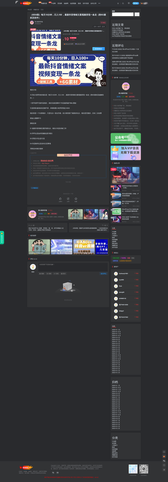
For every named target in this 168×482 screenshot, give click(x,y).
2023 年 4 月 (116, 370)
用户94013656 (123, 305)
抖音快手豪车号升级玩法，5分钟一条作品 (126, 121)
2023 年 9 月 (116, 361)
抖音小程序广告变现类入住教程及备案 (130, 218)
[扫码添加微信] (164, 461)
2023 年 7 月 (116, 365)
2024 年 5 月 (116, 345)
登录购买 (99, 49)
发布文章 (93, 3)
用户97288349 (116, 68)
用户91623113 (116, 55)
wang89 (121, 292)
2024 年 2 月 (116, 351)
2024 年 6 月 (116, 343)
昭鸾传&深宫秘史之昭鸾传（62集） (130, 187)
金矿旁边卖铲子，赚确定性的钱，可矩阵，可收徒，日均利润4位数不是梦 (127, 128)
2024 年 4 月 (116, 347)
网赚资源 (43, 3)
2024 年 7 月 (116, 341)
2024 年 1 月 (116, 353)
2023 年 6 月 (116, 367)
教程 (79, 3)
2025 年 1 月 (116, 330)
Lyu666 (121, 280)
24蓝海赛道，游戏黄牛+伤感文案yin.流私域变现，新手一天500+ (127, 118)
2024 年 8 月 (116, 339)
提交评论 (103, 273)
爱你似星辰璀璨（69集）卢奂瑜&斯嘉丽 (130, 195)
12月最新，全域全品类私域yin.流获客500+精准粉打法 (127, 126)
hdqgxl (121, 311)
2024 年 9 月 (116, 337)
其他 (133, 258)
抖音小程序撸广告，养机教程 (121, 28)
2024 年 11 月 (116, 333)
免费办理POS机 (117, 62)
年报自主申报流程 (117, 30)
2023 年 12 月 (116, 355)
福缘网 (66, 3)
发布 (137, 3)
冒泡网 (60, 3)
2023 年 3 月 (116, 372)
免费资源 (115, 261)
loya (120, 286)
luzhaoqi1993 (123, 273)
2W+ (41, 213)
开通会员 (145, 3)
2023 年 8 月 (116, 363)
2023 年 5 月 (116, 369)
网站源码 (115, 243)
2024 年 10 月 (116, 335)
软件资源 (86, 3)
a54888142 (122, 298)
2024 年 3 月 (116, 349)
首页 (30, 10)
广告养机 (123, 258)
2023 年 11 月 (116, 357)
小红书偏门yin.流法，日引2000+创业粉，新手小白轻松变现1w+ (127, 123)
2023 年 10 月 (116, 359)
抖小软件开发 (39, 22)
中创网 (52, 3)
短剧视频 (73, 3)
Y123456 (115, 49)
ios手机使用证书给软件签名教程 (122, 36)
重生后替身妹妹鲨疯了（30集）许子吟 (130, 202)
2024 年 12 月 (116, 332)
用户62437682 (123, 317)
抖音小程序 (116, 258)
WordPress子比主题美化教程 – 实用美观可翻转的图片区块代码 (130, 211)
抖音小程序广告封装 (118, 34)
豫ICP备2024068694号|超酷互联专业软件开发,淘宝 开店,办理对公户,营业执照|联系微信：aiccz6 (71, 477)
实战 (128, 258)
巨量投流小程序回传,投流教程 (121, 32)
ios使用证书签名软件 (125, 261)
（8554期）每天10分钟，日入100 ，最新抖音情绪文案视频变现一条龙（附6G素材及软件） (68, 16)
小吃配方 (115, 236)
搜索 (113, 11)
